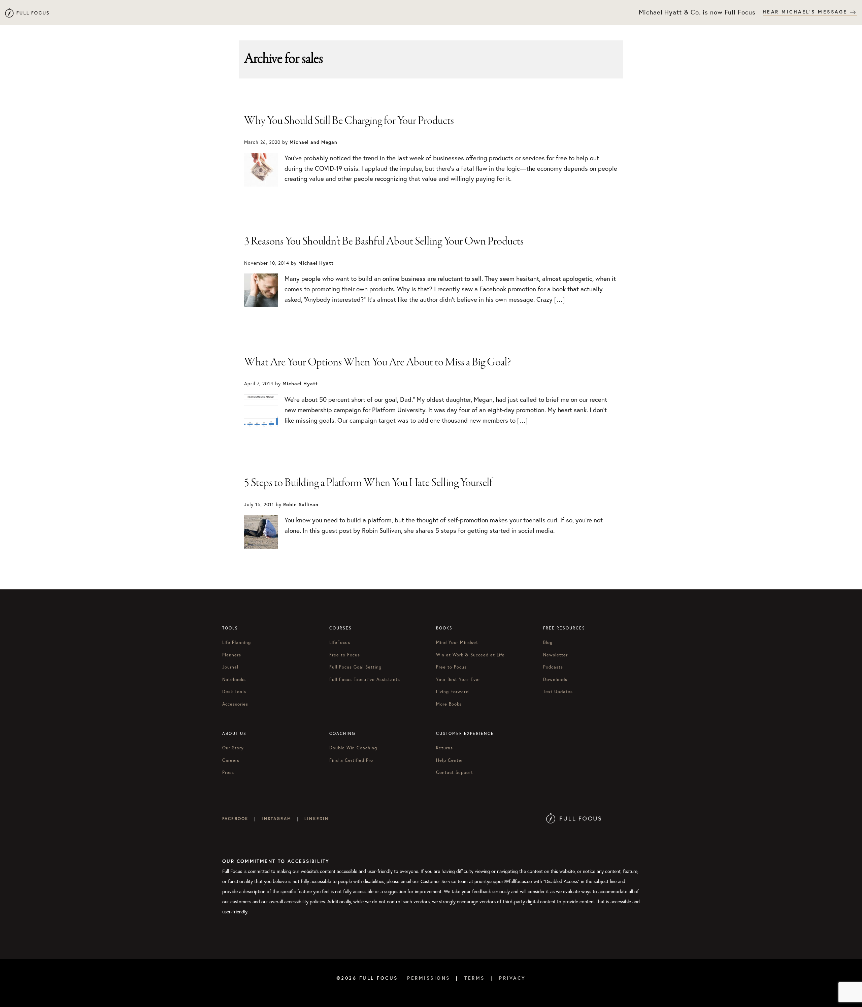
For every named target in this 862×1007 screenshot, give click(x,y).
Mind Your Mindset (457, 642)
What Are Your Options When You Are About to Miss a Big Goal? (377, 362)
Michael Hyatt (27, 13)
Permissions (428, 978)
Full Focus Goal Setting (355, 667)
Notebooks (234, 679)
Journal (230, 667)
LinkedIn (316, 818)
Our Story (233, 748)
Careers (230, 760)
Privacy (512, 978)
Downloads (555, 679)
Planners (231, 655)
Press (228, 772)
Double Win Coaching (353, 748)
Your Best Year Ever (458, 679)
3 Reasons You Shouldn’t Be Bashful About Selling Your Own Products (384, 241)
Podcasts (553, 667)
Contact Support (454, 772)
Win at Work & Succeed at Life (470, 655)
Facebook (235, 818)
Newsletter (555, 655)
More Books (449, 704)
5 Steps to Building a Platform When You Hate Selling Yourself (368, 483)
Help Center (449, 760)
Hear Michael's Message (806, 12)
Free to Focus (344, 655)
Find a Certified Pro (351, 760)
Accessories (235, 704)
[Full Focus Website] (573, 818)
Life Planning (236, 642)
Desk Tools (234, 691)
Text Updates (558, 691)
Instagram (276, 818)
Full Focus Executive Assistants (364, 679)
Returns (444, 748)
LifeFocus (339, 642)
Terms (474, 978)
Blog (548, 642)
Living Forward (452, 691)
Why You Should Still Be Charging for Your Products (349, 120)
